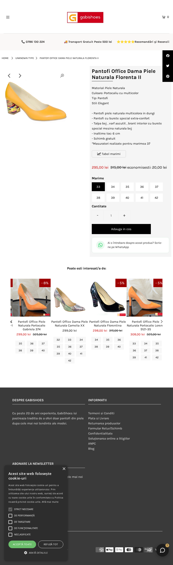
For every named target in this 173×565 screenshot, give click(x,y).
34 (113, 187)
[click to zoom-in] (62, 75)
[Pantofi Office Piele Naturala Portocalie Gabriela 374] (32, 298)
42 (156, 198)
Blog (91, 448)
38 (98, 198)
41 (142, 198)
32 (58, 339)
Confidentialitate (100, 433)
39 (113, 198)
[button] (35, 552)
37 (156, 187)
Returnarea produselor (104, 423)
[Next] (19, 75)
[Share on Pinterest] (167, 76)
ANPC (92, 443)
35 (127, 187)
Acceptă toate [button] (22, 544)
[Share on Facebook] (167, 55)
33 (98, 187)
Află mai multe (50, 501)
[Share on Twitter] (167, 66)
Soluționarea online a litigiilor (109, 438)
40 (127, 198)
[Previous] (9, 75)
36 (142, 187)
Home (5, 58)
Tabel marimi (110, 154)
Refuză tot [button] (51, 544)
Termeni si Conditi (101, 413)
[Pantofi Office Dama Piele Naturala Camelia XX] (70, 298)
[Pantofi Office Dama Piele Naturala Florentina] (108, 298)
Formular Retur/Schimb (105, 428)
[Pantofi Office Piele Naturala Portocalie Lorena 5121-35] (146, 298)
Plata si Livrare (98, 418)
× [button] (63, 468)
